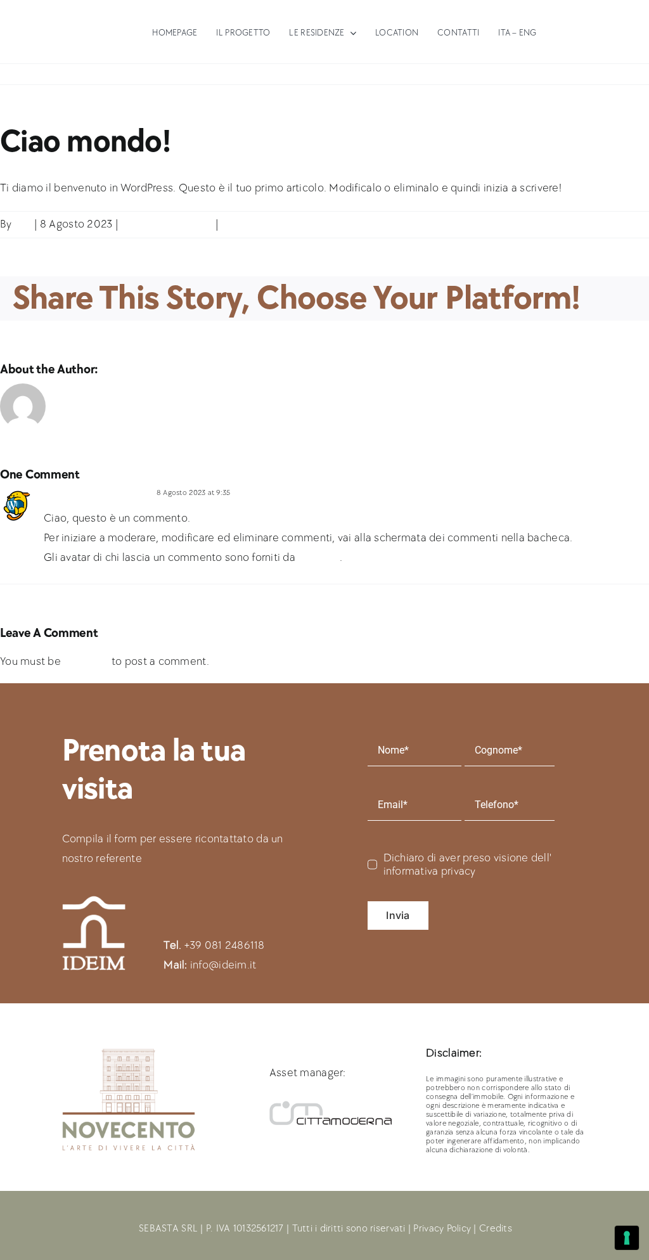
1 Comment (250, 224)
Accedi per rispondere (268, 493)
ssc (23, 224)
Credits (495, 1229)
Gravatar (319, 557)
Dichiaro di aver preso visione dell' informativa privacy (467, 864)
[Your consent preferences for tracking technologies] (627, 1238)
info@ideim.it (223, 965)
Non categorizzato (167, 224)
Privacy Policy (442, 1229)
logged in (85, 661)
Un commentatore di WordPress (97, 493)
